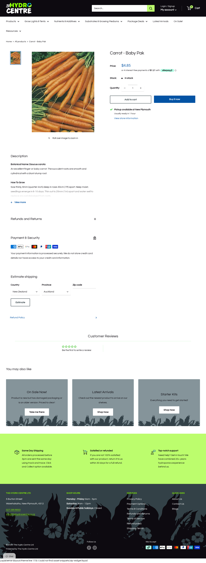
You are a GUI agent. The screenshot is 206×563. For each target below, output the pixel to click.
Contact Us (178, 504)
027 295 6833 (13, 510)
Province (46, 285)
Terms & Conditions (137, 509)
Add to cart (131, 99)
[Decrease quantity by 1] (125, 88)
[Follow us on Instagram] (95, 548)
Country (15, 285)
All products (20, 42)
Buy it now (174, 99)
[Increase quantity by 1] (141, 88)
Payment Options (136, 504)
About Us (177, 499)
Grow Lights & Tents (35, 21)
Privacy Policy (134, 499)
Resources (12, 31)
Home (9, 42)
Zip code (77, 285)
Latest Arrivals (160, 21)
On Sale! (178, 21)
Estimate (20, 302)
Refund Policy (17, 317)
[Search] (151, 8)
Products (11, 21)
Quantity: (115, 88)
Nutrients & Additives (65, 21)
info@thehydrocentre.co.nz (20, 514)
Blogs (175, 509)
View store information (126, 118)
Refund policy (134, 523)
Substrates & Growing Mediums (102, 21)
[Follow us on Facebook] (89, 548)
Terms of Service (136, 518)
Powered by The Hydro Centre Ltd (22, 549)
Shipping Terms (135, 528)
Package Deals (136, 21)
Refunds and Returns (138, 513)
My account (167, 9)
